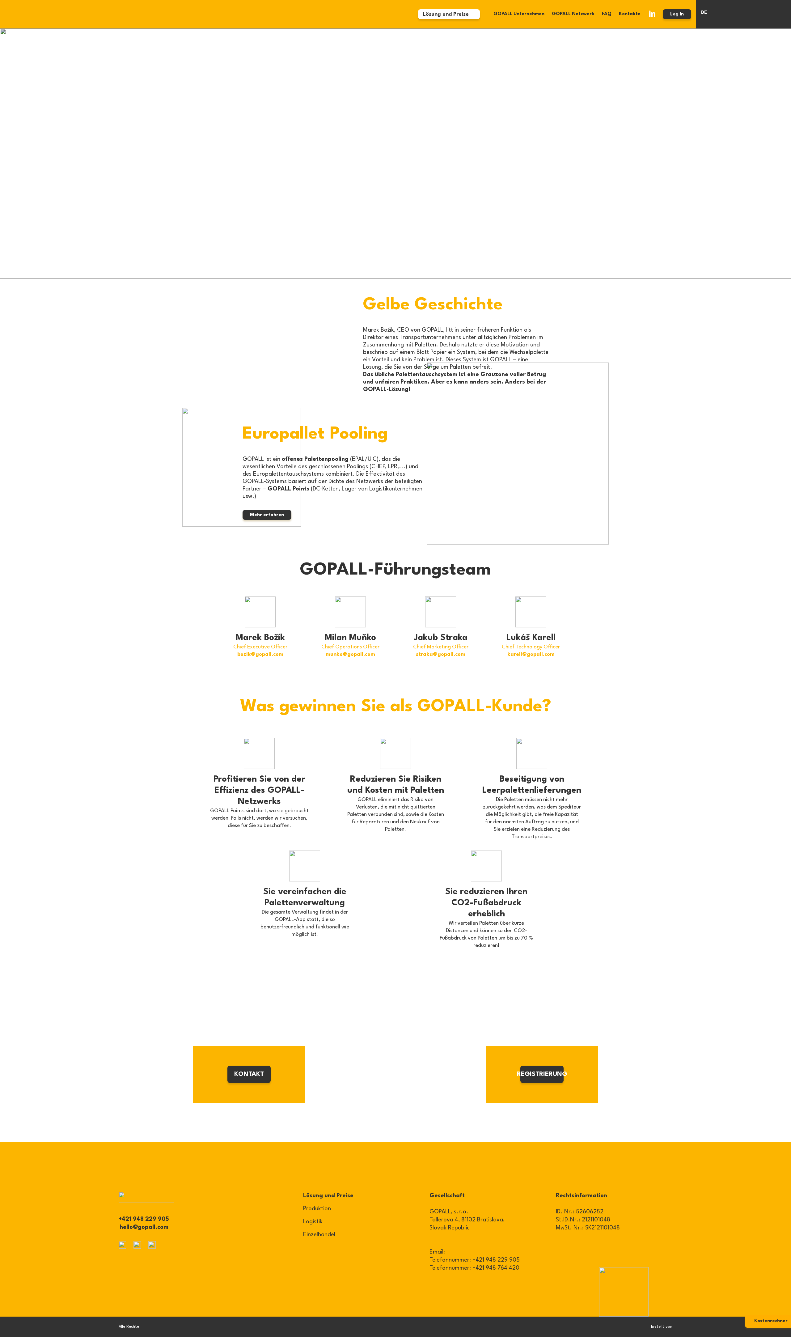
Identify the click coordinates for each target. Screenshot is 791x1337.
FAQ (606, 14)
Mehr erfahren (267, 515)
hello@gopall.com (144, 1227)
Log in (677, 14)
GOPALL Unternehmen (518, 14)
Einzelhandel (319, 1234)
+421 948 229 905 (144, 1219)
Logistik (313, 1222)
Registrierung (542, 1074)
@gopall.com (267, 654)
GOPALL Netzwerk (573, 14)
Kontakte (630, 14)
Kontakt (249, 1074)
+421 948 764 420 (495, 1268)
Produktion (317, 1209)
